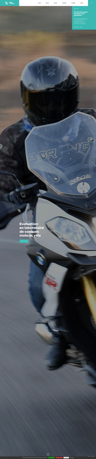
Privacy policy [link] (71, 457)
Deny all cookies (59, 457)
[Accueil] (9, 3)
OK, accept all (51, 457)
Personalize (66, 457)
